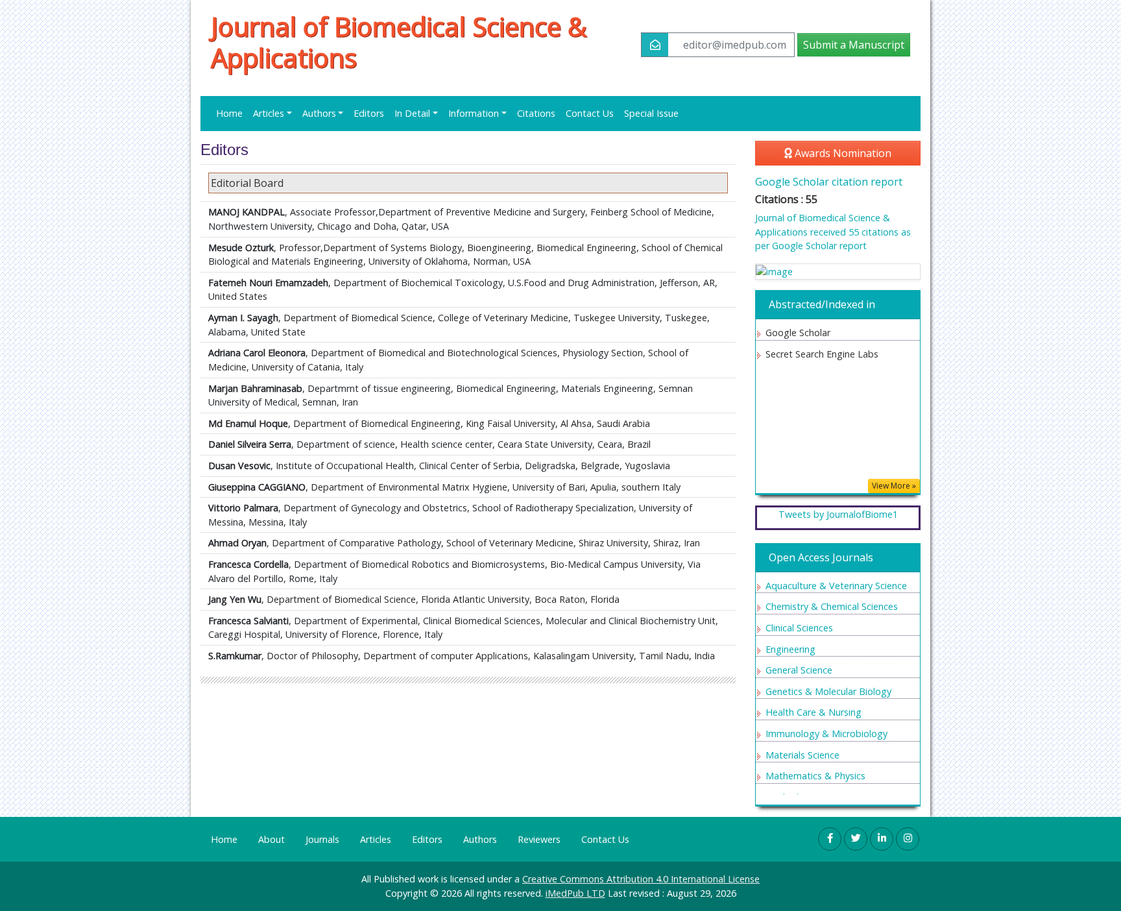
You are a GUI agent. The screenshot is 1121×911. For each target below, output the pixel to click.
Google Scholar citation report (828, 182)
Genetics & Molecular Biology (828, 691)
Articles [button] (268, 113)
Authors (480, 839)
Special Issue (651, 113)
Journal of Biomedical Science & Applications (398, 42)
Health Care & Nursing (813, 712)
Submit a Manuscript (853, 45)
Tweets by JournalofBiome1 (838, 514)
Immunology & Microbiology (826, 733)
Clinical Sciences (799, 628)
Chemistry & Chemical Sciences (831, 606)
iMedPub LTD (575, 893)
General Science (798, 670)
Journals (322, 839)
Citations (536, 113)
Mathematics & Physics (815, 776)
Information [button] (473, 113)
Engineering (790, 649)
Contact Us (590, 113)
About (271, 839)
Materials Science (802, 755)
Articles (375, 839)
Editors (369, 113)
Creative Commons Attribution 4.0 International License (641, 879)
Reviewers (539, 839)
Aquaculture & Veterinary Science (836, 585)
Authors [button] (319, 113)
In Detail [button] (412, 113)
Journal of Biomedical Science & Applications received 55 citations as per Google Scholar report (833, 232)
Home (229, 113)
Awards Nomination (841, 153)
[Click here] (838, 271)
